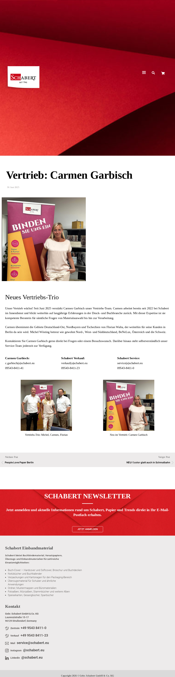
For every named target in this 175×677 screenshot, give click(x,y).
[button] (153, 73)
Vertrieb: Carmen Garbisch (69, 175)
